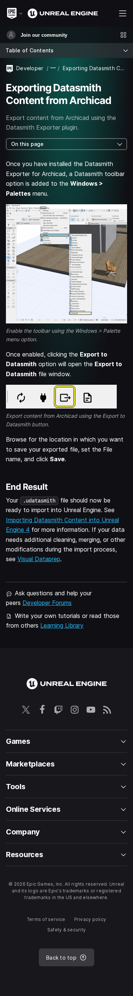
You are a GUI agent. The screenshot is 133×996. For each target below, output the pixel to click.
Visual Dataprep (38, 559)
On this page (27, 144)
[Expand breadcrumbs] (53, 68)
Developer (30, 68)
